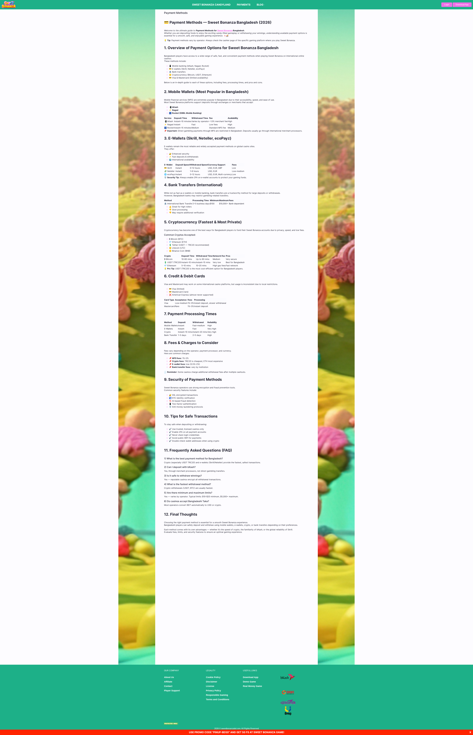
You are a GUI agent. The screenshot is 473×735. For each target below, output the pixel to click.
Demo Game (249, 681)
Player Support (172, 690)
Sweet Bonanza (224, 30)
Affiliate (168, 681)
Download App (462, 5)
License (210, 686)
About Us (169, 677)
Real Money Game (252, 686)
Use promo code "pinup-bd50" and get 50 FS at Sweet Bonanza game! (236, 732)
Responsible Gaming (217, 695)
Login (446, 5)
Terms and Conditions (217, 699)
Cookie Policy (213, 677)
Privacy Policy (213, 690)
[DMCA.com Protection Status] (171, 724)
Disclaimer (211, 681)
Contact (168, 686)
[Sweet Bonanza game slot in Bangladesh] (8, 4)
